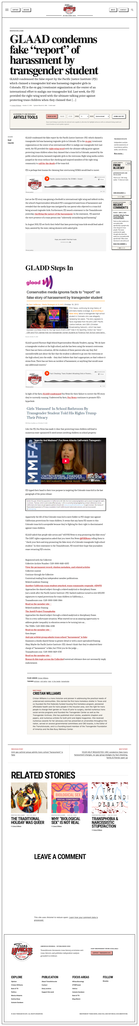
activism (36, 681)
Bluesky (105, 981)
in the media (56, 681)
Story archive (46, 988)
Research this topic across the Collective (44, 659)
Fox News (72, 397)
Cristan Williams (16, 31)
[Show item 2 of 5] (119, 196)
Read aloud (52, 116)
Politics (13, 992)
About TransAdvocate (49, 981)
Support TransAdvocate (101, 953)
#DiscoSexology (78, 981)
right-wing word (57, 148)
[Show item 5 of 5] (124, 196)
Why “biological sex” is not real (65, 820)
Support (15, 10)
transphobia (65, 681)
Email (9, 140)
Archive (26, 10)
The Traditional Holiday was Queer (27, 820)
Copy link (11, 143)
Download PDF (119, 116)
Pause (62, 116)
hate (49, 681)
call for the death (46, 163)
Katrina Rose (15, 999)
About (113, 10)
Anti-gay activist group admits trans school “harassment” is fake (56, 637)
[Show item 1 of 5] (118, 196)
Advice (74, 988)
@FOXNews (85, 538)
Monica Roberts (16, 995)
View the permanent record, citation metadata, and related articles (57, 567)
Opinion (14, 981)
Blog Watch (76, 999)
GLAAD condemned (52, 394)
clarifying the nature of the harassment (54, 214)
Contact (123, 10)
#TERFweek (76, 985)
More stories (118, 153)
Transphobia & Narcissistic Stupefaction (105, 822)
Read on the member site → (38, 604)
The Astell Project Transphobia (40, 611)
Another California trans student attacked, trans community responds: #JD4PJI (63, 585)
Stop (70, 116)
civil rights (43, 681)
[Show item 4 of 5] (122, 196)
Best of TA (14, 988)
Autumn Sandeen (17, 1002)
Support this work (48, 992)
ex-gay (88, 141)
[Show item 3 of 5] (121, 196)
